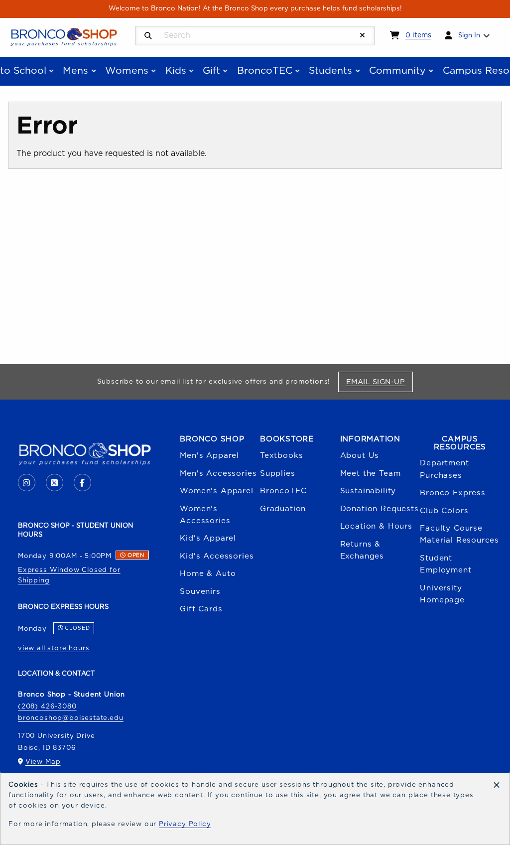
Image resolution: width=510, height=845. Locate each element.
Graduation (283, 509)
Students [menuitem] (330, 71)
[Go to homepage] (63, 36)
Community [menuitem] (397, 71)
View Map (43, 761)
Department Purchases (444, 469)
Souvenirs (200, 591)
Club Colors (444, 511)
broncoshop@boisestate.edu (71, 717)
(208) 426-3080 (47, 706)
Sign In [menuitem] (469, 35)
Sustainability (368, 491)
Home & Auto (208, 573)
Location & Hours (376, 526)
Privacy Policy (185, 824)
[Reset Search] (363, 35)
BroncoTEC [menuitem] (264, 71)
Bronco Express (453, 493)
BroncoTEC (283, 491)
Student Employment (445, 564)
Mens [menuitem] (75, 71)
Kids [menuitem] (175, 71)
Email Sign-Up (379, 382)
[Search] (148, 36)
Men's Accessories (218, 473)
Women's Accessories (205, 515)
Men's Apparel (209, 455)
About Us (360, 455)
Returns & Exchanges (362, 550)
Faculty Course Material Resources (459, 534)
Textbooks (281, 455)
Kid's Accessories (217, 556)
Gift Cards (201, 609)
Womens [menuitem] (126, 71)
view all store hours (54, 648)
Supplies (277, 473)
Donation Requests (379, 509)
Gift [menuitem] (211, 71)
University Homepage (442, 594)
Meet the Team (370, 473)
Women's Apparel (216, 491)
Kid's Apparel (208, 538)
